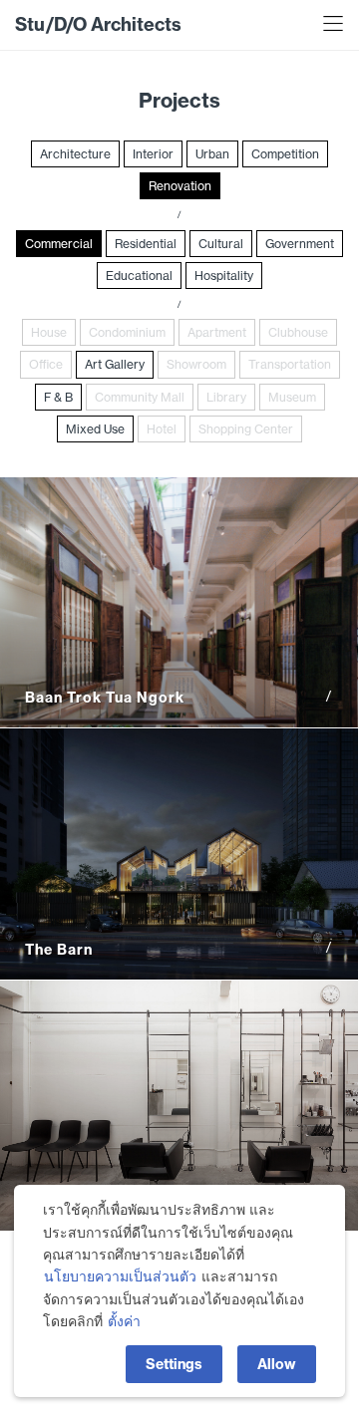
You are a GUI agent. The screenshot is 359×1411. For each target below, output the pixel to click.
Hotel (162, 429)
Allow (276, 1364)
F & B (58, 397)
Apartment (216, 332)
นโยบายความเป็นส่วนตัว (120, 1276)
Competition (285, 153)
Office (46, 364)
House (49, 332)
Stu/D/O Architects (98, 24)
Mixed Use (95, 429)
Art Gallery (115, 364)
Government (299, 243)
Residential (146, 243)
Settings (174, 1364)
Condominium (127, 332)
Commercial (59, 243)
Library (226, 397)
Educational (139, 275)
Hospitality (223, 275)
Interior (153, 153)
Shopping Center (245, 429)
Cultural (220, 243)
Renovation (180, 185)
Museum (292, 397)
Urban (212, 153)
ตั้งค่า (124, 1321)
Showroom (196, 364)
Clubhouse (298, 332)
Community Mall (139, 397)
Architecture (75, 153)
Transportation (289, 364)
